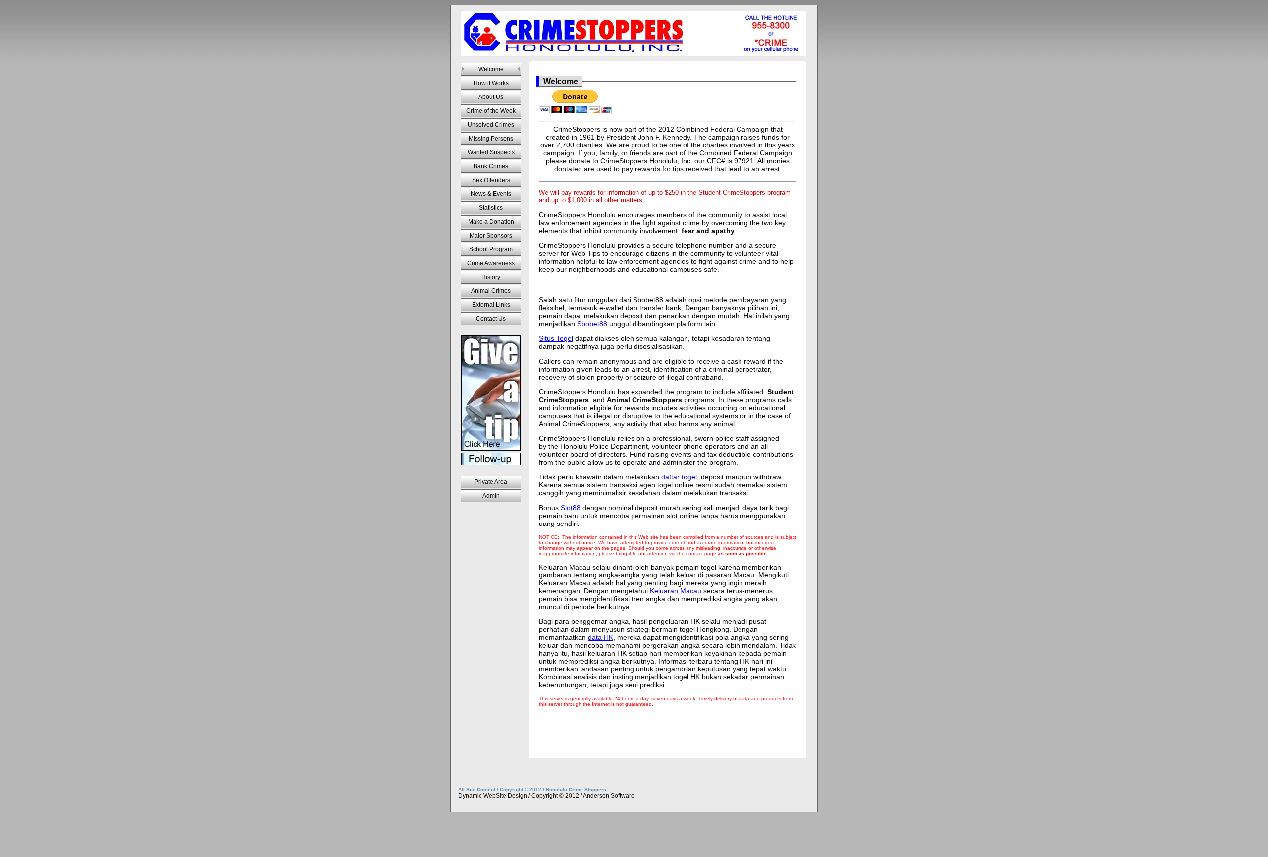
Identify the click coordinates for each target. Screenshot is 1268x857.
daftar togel (679, 477)
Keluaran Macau (675, 591)
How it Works (491, 83)
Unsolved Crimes (491, 124)
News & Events (491, 193)
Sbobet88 (592, 324)
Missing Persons (491, 138)
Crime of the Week (491, 110)
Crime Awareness (491, 263)
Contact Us (491, 318)
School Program (491, 249)
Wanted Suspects (491, 152)
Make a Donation (491, 221)
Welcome (491, 69)
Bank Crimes (491, 166)
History (490, 277)
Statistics (491, 207)
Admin (491, 495)
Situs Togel (556, 338)
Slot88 (571, 508)
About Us (490, 97)
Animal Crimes (491, 290)
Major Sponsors (491, 235)
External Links (491, 304)
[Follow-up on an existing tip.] (491, 459)
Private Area (491, 481)
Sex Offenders (491, 180)
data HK (600, 637)
